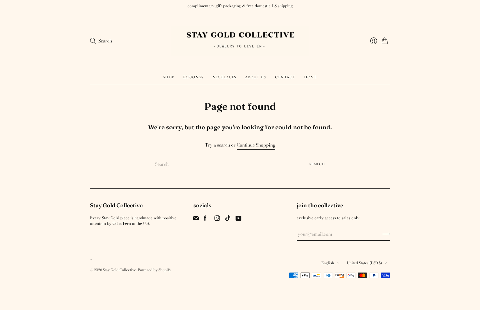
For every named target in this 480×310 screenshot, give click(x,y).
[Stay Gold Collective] (240, 41)
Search (317, 164)
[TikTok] (228, 219)
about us (255, 77)
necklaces (224, 77)
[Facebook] (205, 219)
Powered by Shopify (154, 270)
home (310, 77)
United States (364, 263)
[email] (196, 219)
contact (285, 77)
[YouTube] (238, 219)
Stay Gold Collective (119, 270)
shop (168, 77)
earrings (193, 77)
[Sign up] (386, 234)
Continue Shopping (256, 145)
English (327, 263)
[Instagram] (217, 219)
